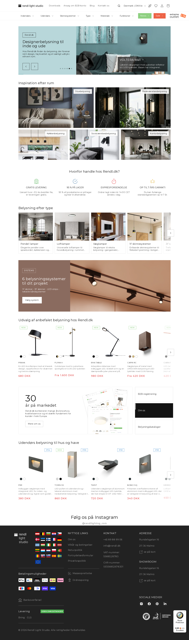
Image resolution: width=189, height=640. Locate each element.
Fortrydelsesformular (80, 555)
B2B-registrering (147, 394)
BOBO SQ (132, 485)
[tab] (60, 68)
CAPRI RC (132, 362)
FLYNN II (59, 362)
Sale (158, 16)
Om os (141, 410)
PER (20, 485)
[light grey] (57, 479)
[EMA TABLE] (108, 342)
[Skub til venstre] (26, 66)
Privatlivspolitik (77, 561)
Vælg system (32, 300)
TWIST (94, 485)
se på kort (149, 552)
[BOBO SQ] (144, 464)
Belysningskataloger (149, 427)
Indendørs (25, 16)
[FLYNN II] (72, 342)
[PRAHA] (35, 342)
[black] (21, 356)
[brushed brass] (133, 356)
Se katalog (33, 422)
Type (88, 16)
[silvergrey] (169, 479)
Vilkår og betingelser (80, 545)
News (143, 16)
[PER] (35, 464)
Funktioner (125, 16)
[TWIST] (108, 464)
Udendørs (45, 16)
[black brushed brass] (57, 356)
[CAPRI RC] (144, 342)
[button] (119, 6)
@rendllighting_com (94, 523)
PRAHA (21, 362)
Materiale (105, 16)
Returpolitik (75, 550)
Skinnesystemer (68, 16)
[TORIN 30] (72, 464)
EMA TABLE (96, 362)
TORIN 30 (59, 485)
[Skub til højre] (34, 66)
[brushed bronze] (130, 356)
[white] (24, 356)
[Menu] (184, 612)
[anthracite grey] (21, 479)
